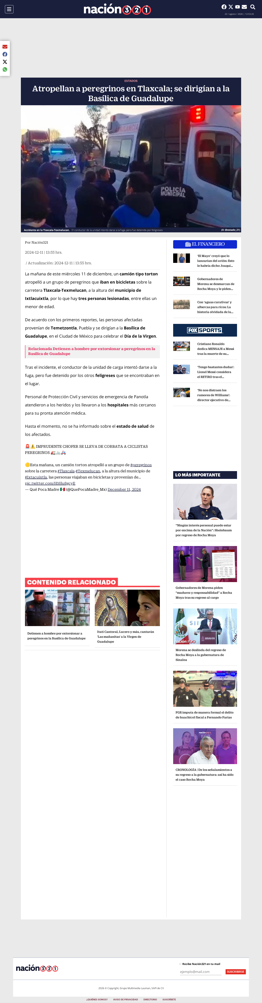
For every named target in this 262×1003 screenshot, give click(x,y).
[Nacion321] (117, 9)
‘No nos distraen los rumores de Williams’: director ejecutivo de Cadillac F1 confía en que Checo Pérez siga (215, 400)
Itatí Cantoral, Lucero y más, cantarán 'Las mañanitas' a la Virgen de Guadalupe (125, 636)
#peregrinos (141, 465)
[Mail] (244, 7)
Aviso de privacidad (125, 999)
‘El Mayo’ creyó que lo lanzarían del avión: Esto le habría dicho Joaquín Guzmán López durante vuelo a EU (215, 265)
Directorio (150, 999)
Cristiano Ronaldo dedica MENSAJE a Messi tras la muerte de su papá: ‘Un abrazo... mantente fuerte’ (215, 353)
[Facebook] (224, 7)
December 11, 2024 (124, 489)
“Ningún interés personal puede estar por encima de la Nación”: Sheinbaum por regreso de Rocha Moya (204, 530)
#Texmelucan (88, 471)
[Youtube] (238, 7)
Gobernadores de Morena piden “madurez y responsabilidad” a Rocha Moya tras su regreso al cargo (204, 592)
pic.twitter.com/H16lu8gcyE (50, 483)
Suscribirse (235, 971)
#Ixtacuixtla (36, 477)
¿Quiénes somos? (97, 999)
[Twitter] (231, 7)
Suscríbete (169, 999)
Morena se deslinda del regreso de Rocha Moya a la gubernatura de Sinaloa (201, 655)
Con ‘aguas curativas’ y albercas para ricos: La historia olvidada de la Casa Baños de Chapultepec (215, 311)
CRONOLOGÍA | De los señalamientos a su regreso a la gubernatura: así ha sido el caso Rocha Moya (205, 774)
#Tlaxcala (66, 471)
